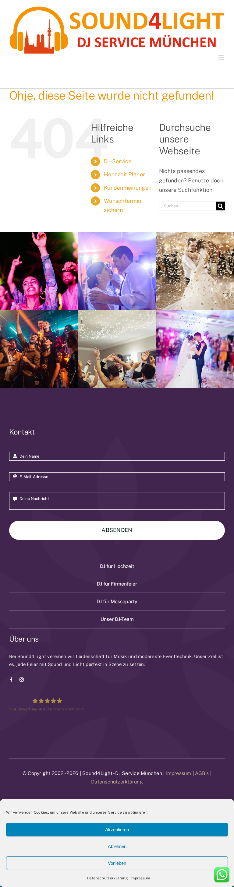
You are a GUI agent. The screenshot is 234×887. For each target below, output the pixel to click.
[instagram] (22, 680)
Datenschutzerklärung (107, 878)
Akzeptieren (117, 829)
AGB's (202, 773)
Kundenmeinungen (127, 188)
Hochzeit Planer (124, 174)
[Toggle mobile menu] (221, 57)
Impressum (140, 878)
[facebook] (11, 680)
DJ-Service (118, 161)
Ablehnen (117, 846)
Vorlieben (117, 863)
